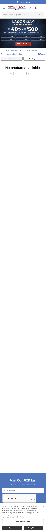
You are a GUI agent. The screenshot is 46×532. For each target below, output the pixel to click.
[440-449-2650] (36, 8)
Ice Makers (34, 50)
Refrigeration (24, 50)
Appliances (14, 50)
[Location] (30, 8)
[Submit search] (40, 15)
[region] (23, 517)
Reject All (12, 528)
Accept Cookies (33, 528)
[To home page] (17, 7)
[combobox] (34, 59)
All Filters (13, 59)
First (10, 73)
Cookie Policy (19, 517)
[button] (3, 8)
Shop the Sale (23, 44)
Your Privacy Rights (23, 521)
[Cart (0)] (42, 8)
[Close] (43, 506)
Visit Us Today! (25, 2)
